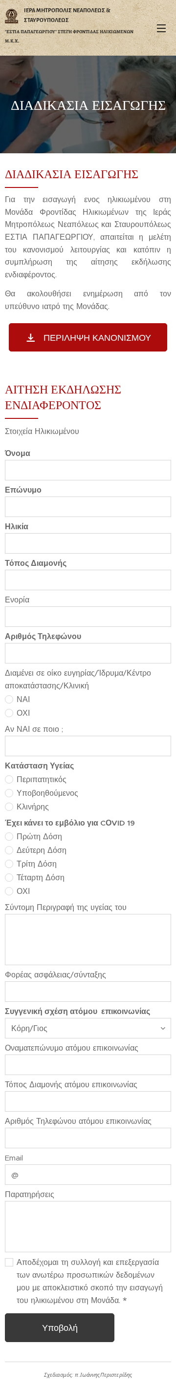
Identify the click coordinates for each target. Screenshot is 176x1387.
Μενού (161, 28)
